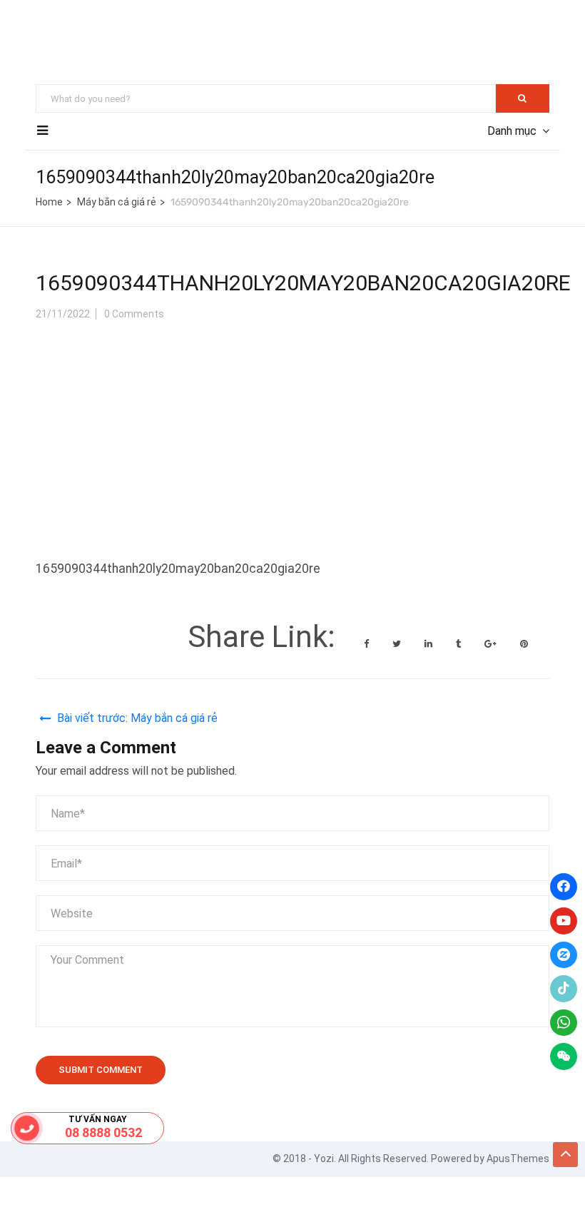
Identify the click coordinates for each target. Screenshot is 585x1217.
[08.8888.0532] (27, 1127)
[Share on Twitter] (397, 643)
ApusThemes (518, 1158)
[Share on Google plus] (491, 643)
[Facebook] (563, 887)
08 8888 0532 (103, 1132)
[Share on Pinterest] (524, 643)
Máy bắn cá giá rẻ (116, 202)
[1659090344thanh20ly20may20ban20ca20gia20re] (143, 344)
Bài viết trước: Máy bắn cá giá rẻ (137, 718)
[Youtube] (563, 921)
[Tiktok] (563, 989)
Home (49, 202)
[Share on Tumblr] (459, 643)
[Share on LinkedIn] (429, 643)
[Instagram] (563, 955)
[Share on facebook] (367, 643)
